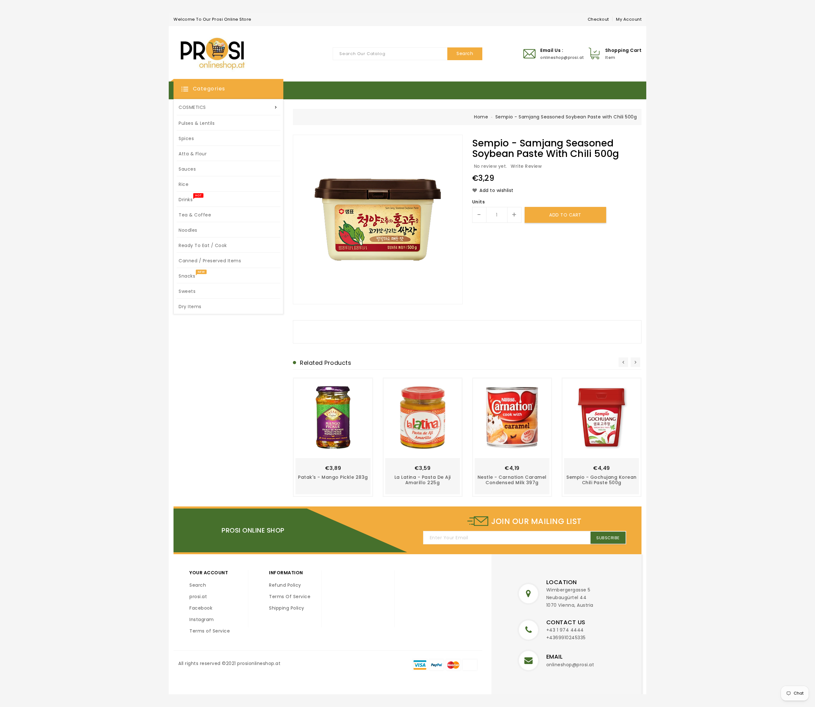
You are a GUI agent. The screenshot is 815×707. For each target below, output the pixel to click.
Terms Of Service (289, 596)
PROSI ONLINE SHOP (253, 530)
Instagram (201, 619)
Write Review (526, 166)
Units (478, 202)
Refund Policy (285, 585)
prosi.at (198, 596)
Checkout (598, 19)
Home (481, 117)
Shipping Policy (286, 608)
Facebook (200, 608)
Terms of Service (209, 631)
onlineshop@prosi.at (570, 664)
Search (197, 585)
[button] (228, 89)
